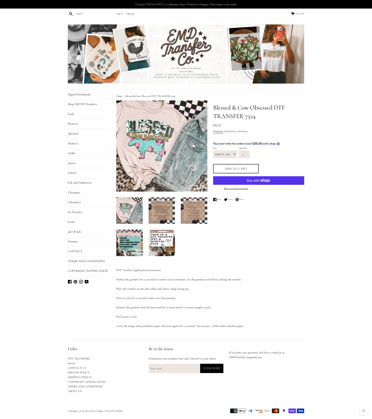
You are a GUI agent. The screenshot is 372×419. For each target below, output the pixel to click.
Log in (119, 13)
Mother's (73, 143)
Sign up (130, 13)
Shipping (218, 131)
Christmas (74, 192)
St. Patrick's (75, 212)
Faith (71, 114)
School (72, 173)
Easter (71, 222)
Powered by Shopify (114, 410)
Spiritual (73, 134)
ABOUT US (75, 391)
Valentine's (74, 202)
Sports (72, 163)
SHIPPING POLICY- (80, 377)
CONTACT (75, 251)
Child (71, 153)
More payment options (236, 188)
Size (215, 148)
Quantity (243, 148)
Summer (73, 241)
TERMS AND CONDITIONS (86, 261)
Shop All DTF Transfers (82, 104)
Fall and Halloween (79, 183)
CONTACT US (77, 368)
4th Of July (74, 232)
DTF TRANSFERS (79, 358)
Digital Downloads (79, 94)
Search (71, 363)
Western (73, 124)
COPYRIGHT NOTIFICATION (88, 271)
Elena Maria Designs (94, 410)
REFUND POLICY (79, 372)
